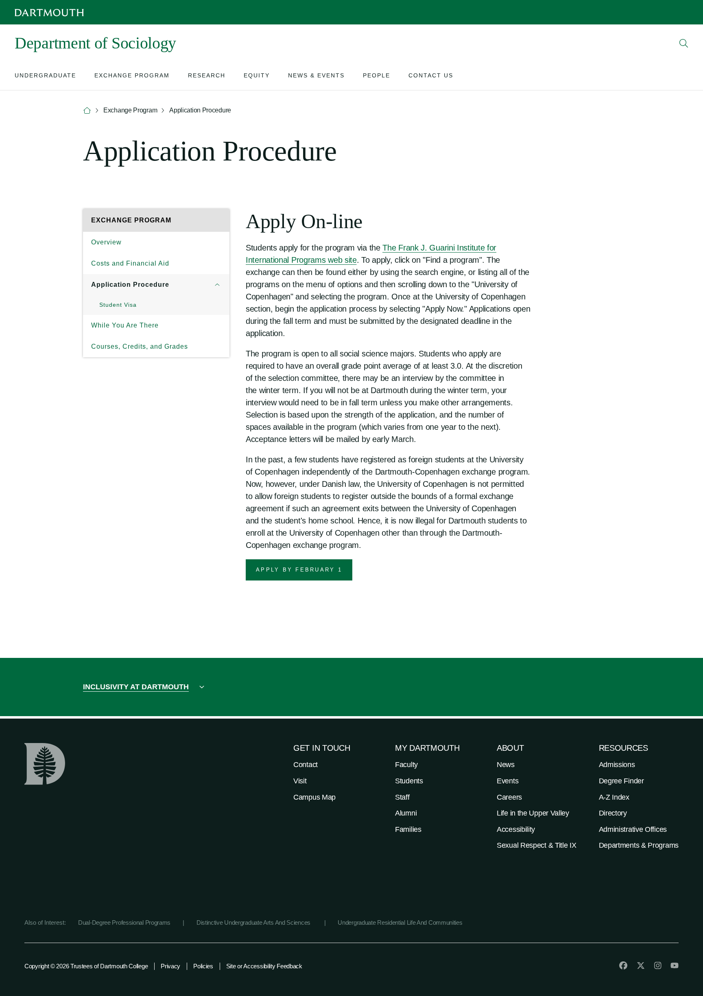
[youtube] (674, 965)
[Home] (87, 110)
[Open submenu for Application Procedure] (217, 285)
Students (409, 781)
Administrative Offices (633, 829)
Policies (203, 966)
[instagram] (658, 965)
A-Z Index (614, 797)
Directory (613, 813)
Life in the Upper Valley (533, 813)
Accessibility (516, 829)
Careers (509, 797)
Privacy (170, 966)
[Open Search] (683, 43)
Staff (402, 797)
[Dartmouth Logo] (49, 12)
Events (507, 781)
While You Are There (125, 325)
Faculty (406, 765)
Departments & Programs (639, 845)
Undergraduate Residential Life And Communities (400, 922)
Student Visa (118, 304)
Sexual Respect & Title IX (536, 845)
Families (408, 829)
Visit (300, 781)
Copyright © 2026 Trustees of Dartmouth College (86, 966)
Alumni (406, 813)
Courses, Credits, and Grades (139, 346)
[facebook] (623, 965)
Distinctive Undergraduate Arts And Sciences (254, 922)
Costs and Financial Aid (130, 263)
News (506, 765)
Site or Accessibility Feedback (264, 966)
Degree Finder (621, 781)
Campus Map (314, 797)
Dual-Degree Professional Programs (124, 922)
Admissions (617, 765)
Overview (106, 242)
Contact (305, 765)
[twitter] (641, 965)
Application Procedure (130, 284)
